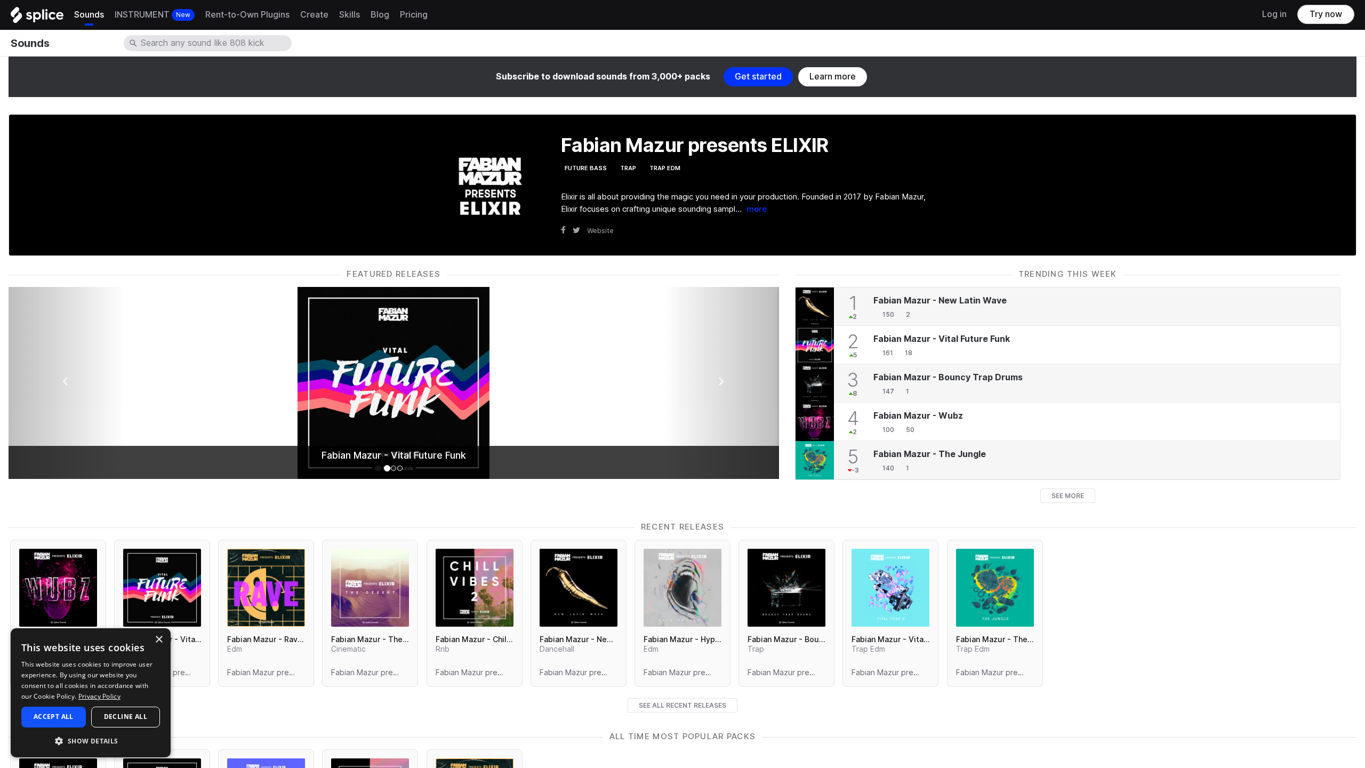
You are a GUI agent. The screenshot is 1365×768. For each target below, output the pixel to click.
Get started (758, 76)
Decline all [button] (125, 716)
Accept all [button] (54, 716)
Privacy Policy (99, 696)
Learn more (832, 76)
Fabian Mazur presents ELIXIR (175, 672)
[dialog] (91, 692)
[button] (90, 740)
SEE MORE (1067, 496)
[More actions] (200, 672)
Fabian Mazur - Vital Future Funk (394, 455)
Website (600, 230)
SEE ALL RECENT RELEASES (682, 705)
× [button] (159, 640)
